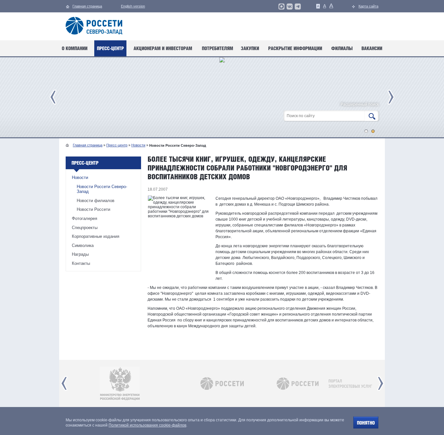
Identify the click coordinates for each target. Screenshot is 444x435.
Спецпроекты (85, 227)
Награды (80, 254)
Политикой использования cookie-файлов (147, 425)
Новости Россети (93, 209)
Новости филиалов (95, 200)
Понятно (366, 423)
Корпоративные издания (95, 236)
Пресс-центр (116, 145)
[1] (366, 131)
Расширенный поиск (360, 104)
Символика (83, 245)
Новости (138, 145)
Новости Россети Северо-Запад (102, 189)
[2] (373, 131)
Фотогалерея (84, 218)
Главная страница (87, 145)
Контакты (81, 263)
